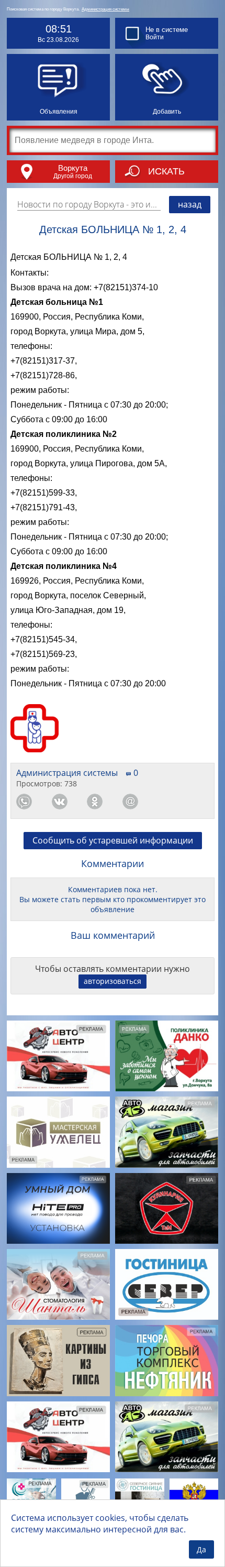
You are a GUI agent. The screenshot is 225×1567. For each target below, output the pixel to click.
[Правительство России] (194, 1495)
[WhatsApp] (24, 801)
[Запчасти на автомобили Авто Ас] (166, 1132)
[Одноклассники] (95, 801)
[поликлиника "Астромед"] (31, 1495)
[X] (201, 801)
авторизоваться (112, 981)
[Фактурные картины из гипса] (58, 1360)
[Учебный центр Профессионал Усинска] (86, 1495)
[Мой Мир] (130, 801)
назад (189, 204)
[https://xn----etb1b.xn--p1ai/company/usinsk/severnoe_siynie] (140, 1495)
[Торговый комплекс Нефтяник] (167, 1360)
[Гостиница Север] (167, 1284)
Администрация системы (105, 9)
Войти (154, 37)
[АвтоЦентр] (58, 1056)
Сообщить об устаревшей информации (112, 840)
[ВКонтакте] (60, 801)
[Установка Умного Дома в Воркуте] (58, 1208)
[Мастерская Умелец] (58, 1132)
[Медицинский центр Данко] (166, 1056)
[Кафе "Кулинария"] (167, 1208)
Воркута (72, 167)
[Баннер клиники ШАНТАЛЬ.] (58, 1284)
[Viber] (165, 801)
